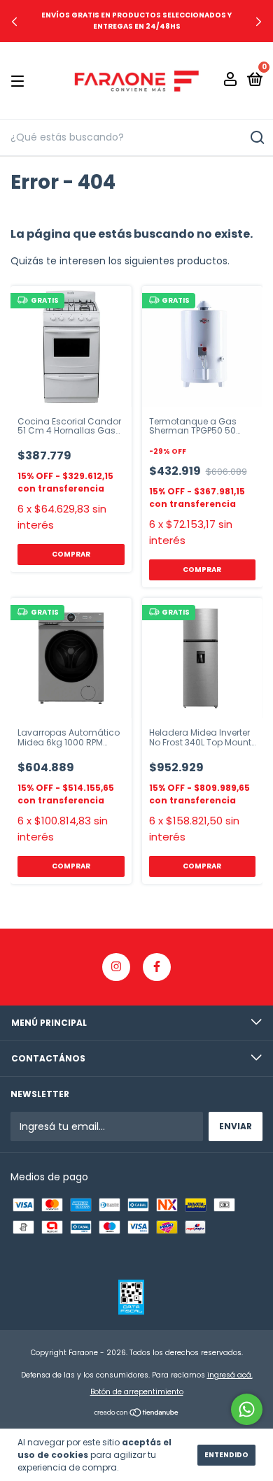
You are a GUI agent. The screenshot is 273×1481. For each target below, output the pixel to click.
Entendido (226, 1455)
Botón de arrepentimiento (136, 1392)
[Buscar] (256, 137)
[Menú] (19, 81)
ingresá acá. (230, 1375)
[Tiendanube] (137, 1414)
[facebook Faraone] (157, 967)
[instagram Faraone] (116, 967)
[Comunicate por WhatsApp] (246, 1409)
